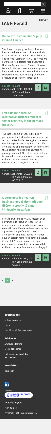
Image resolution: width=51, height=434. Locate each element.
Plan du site (11, 407)
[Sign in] (8, 11)
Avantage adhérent (13, 344)
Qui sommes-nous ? (14, 320)
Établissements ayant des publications (16, 356)
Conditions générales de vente (18, 330)
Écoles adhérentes (13, 349)
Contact (8, 325)
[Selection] (20, 11)
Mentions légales (13, 402)
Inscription (9, 371)
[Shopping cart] (31, 11)
